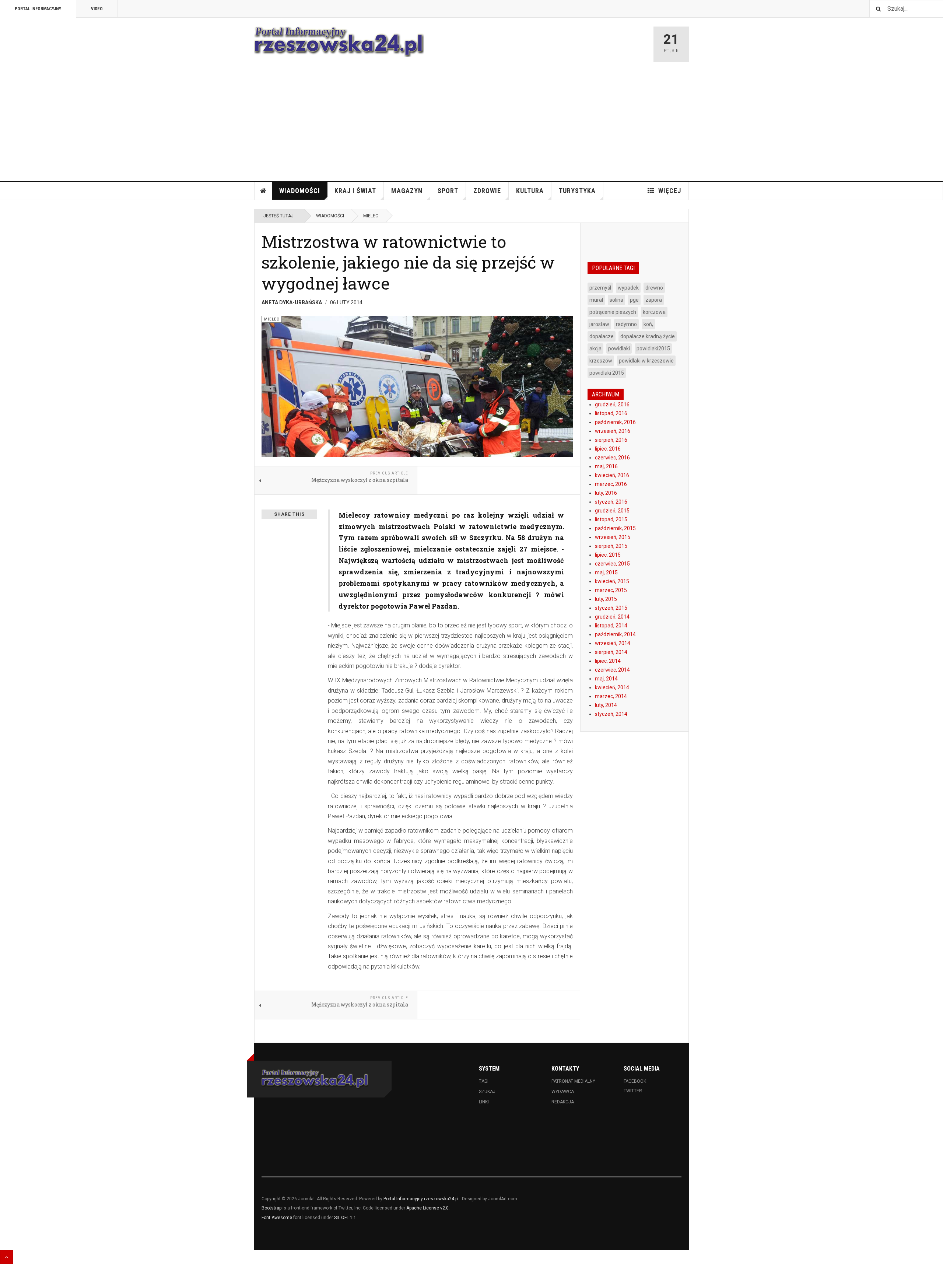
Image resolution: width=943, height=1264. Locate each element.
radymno (626, 324)
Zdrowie (487, 191)
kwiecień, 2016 (612, 475)
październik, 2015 (615, 528)
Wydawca (562, 1091)
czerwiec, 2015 (612, 564)
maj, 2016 (606, 466)
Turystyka (577, 191)
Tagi (483, 1081)
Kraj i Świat (355, 191)
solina (616, 300)
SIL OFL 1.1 (345, 1217)
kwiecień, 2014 (612, 687)
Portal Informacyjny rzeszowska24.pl (421, 1198)
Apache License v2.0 (427, 1208)
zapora (653, 300)
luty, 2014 (606, 705)
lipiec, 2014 (608, 661)
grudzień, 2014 (612, 617)
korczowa (654, 312)
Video (97, 8)
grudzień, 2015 (612, 511)
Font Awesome (277, 1217)
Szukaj (487, 1091)
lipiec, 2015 (608, 555)
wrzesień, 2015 (612, 537)
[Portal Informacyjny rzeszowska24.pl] (339, 42)
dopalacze (601, 336)
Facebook (635, 1081)
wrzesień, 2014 (612, 643)
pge (634, 300)
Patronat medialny (573, 1081)
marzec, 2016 (611, 484)
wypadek (628, 288)
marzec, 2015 (611, 590)
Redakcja (562, 1101)
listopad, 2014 (611, 626)
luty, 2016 (606, 493)
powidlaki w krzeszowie (646, 361)
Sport (448, 191)
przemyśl (600, 288)
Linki (484, 1101)
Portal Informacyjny (38, 8)
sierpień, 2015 (611, 546)
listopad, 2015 (611, 519)
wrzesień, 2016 (612, 431)
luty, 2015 (606, 599)
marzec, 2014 (611, 696)
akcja (595, 348)
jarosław (599, 324)
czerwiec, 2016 (612, 458)
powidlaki (619, 348)
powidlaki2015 (653, 348)
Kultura (530, 191)
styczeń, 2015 (611, 608)
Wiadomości (299, 191)
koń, (648, 324)
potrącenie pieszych (612, 312)
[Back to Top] (6, 1257)
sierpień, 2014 (611, 652)
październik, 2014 (615, 634)
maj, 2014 (606, 679)
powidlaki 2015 (606, 373)
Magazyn (407, 191)
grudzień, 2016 (612, 404)
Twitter (633, 1090)
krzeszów (600, 361)
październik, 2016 (615, 422)
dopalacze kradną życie (647, 336)
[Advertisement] (471, 126)
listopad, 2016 (611, 413)
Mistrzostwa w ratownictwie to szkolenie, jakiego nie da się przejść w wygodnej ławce (408, 262)
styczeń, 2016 (611, 502)
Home (263, 191)
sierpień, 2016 (611, 440)
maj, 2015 (606, 572)
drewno (654, 288)
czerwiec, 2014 (612, 670)
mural (596, 300)
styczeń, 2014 (611, 714)
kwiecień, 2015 (612, 581)
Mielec (370, 215)
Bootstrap (271, 1208)
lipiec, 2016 (608, 449)
